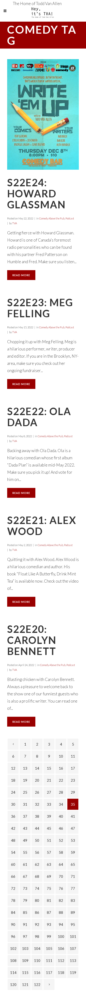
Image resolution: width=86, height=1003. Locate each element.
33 (49, 804)
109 (25, 960)
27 (49, 792)
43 (25, 828)
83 (73, 900)
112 (61, 960)
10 (61, 756)
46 (61, 828)
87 (49, 912)
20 (37, 780)
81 (49, 900)
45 (49, 828)
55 (25, 852)
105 (49, 948)
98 (37, 936)
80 (37, 900)
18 (13, 780)
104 (37, 948)
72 (13, 888)
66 (13, 876)
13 (25, 768)
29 (73, 792)
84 (13, 912)
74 (37, 888)
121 (25, 984)
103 (25, 948)
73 (25, 888)
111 (49, 960)
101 (73, 936)
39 (49, 816)
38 (37, 816)
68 (37, 876)
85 (25, 912)
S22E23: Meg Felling (40, 307)
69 (49, 876)
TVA (14, 223)
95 (73, 924)
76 (61, 888)
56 (37, 852)
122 (37, 984)
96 (13, 936)
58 (61, 852)
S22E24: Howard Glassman (36, 193)
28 (61, 792)
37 (25, 816)
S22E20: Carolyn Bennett (31, 640)
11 (73, 756)
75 (49, 888)
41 (73, 816)
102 (13, 948)
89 (73, 912)
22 (61, 780)
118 (61, 972)
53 (73, 840)
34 (61, 804)
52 (61, 840)
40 (61, 816)
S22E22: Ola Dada (39, 416)
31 (25, 804)
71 (73, 876)
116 (37, 972)
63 (49, 864)
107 (73, 948)
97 (25, 936)
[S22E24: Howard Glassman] (43, 114)
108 (13, 960)
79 (25, 900)
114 (13, 972)
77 (73, 888)
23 (73, 780)
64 (61, 864)
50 (37, 840)
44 (37, 828)
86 (37, 912)
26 (37, 792)
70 (61, 876)
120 (13, 984)
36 (13, 816)
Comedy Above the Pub (51, 218)
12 (13, 768)
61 (25, 864)
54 (13, 852)
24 (13, 792)
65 (73, 864)
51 (49, 840)
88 (61, 912)
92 (37, 924)
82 (61, 900)
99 (49, 936)
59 (73, 852)
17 (73, 768)
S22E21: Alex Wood (41, 525)
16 (61, 768)
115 (25, 972)
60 (13, 864)
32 (37, 804)
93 (49, 924)
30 (13, 804)
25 (25, 792)
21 (49, 780)
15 (49, 768)
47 (73, 828)
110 (37, 960)
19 (25, 780)
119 (73, 972)
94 (61, 924)
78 (13, 900)
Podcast (69, 218)
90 (13, 924)
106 (61, 948)
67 (25, 876)
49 (25, 840)
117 (49, 972)
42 (13, 828)
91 (25, 924)
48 (13, 840)
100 (61, 936)
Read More (21, 275)
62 (37, 864)
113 (73, 960)
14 (37, 768)
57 (49, 852)
